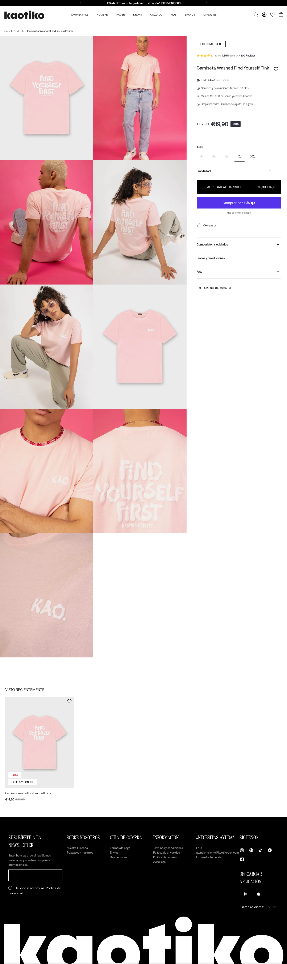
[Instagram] (242, 850)
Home (6, 31)
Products (18, 31)
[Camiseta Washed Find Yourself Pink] (39, 742)
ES (268, 907)
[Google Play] (246, 894)
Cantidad (204, 171)
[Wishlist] (273, 14)
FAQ (199, 271)
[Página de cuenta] (264, 14)
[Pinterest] (251, 850)
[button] (276, 69)
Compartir (209, 225)
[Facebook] (242, 859)
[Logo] (24, 14)
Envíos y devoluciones (211, 258)
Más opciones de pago (239, 212)
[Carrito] (281, 14)
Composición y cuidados (212, 244)
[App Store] (258, 894)
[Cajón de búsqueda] (256, 14)
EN (273, 907)
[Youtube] (269, 850)
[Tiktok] (260, 850)
